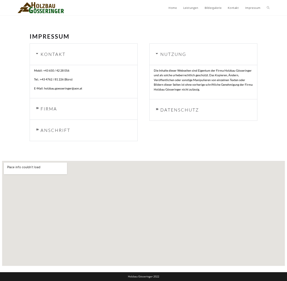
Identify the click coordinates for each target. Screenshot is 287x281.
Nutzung (173, 54)
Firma (49, 109)
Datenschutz (179, 110)
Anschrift (55, 130)
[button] (83, 54)
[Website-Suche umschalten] (268, 8)
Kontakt (53, 54)
